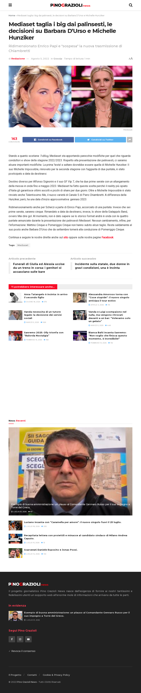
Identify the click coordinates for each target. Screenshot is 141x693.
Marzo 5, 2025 (32, 322)
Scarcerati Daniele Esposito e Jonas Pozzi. (51, 549)
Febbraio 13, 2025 (98, 343)
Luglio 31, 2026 (19, 512)
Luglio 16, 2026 (32, 542)
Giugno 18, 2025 (33, 302)
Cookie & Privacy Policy (56, 674)
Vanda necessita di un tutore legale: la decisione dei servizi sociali (43, 314)
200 (45, 526)
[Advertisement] (70, 383)
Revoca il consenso (23, 651)
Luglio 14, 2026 (33, 554)
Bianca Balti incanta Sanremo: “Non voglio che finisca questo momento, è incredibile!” (108, 335)
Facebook (107, 237)
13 (44, 542)
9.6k (44, 322)
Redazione (18, 58)
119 (108, 305)
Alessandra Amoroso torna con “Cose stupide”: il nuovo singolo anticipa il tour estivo (109, 297)
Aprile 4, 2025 (97, 305)
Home (12, 15)
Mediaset (23, 245)
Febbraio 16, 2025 (34, 340)
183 (46, 340)
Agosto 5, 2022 (40, 58)
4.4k (109, 325)
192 (111, 343)
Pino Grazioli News (27, 682)
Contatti (32, 674)
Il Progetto (15, 674)
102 (44, 554)
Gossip (57, 58)
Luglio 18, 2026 (33, 526)
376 (45, 302)
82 (31, 512)
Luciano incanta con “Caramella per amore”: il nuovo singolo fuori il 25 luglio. (72, 522)
